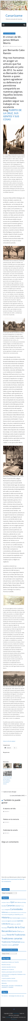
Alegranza (8, 902)
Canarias (10, 905)
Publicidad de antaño (10, 830)
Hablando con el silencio (8, 969)
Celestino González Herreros (9, 967)
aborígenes (4, 902)
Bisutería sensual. (6, 964)
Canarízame (14, 15)
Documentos (14, 912)
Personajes (4, 927)
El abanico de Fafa (9, 809)
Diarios (9, 912)
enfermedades (4, 914)
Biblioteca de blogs (22, 902)
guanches (21, 914)
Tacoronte (4, 935)
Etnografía (10, 914)
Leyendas (20, 921)
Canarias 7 (18, 906)
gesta (13, 914)
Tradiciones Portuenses (11, 942)
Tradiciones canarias (12, 938)
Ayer (12, 902)
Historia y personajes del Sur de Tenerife (12, 972)
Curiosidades (16, 909)
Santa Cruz (16, 931)
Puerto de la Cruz (16, 927)
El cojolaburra (6, 769)
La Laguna (8, 921)
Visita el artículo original (9, 741)
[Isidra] (17, 765)
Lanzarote (13, 921)
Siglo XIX (22, 931)
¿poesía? (15, 945)
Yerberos (10, 945)
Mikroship (4, 983)
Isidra (14, 769)
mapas (12, 924)
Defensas (5, 912)
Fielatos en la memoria (11, 819)
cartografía (7, 909)
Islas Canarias (13, 918)
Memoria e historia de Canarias (9, 981)
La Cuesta (23, 918)
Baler (16, 902)
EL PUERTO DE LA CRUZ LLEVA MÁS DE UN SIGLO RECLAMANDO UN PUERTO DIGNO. (7, 780)
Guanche (17, 914)
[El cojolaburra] (7, 765)
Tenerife (10, 934)
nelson (15, 924)
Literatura (6, 923)
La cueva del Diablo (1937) (17, 795)
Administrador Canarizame (16, 46)
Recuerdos (7, 931)
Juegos (18, 918)
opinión (19, 924)
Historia (5, 917)
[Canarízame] (14, 2)
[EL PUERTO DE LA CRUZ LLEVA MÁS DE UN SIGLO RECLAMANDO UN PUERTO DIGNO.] (7, 773)
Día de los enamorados (21, 912)
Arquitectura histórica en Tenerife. (10, 962)
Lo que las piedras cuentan (9, 33)
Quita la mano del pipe (9, 792)
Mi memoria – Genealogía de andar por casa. (13, 996)
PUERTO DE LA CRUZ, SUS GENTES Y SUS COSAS (12, 114)
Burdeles (4, 906)
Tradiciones (19, 934)
